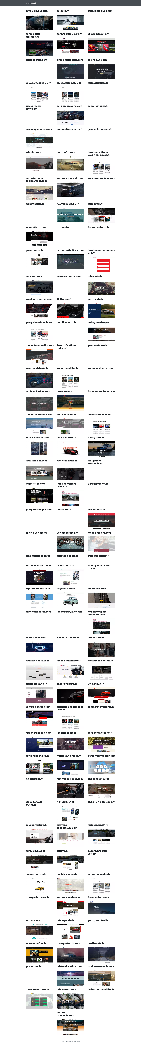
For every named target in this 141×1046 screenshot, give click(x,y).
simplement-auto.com (70, 59)
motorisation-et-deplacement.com (36, 179)
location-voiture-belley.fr (67, 485)
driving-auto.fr (65, 920)
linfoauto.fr (64, 509)
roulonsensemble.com (101, 966)
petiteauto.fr (95, 299)
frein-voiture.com (98, 897)
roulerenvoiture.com (38, 989)
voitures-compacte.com (65, 1014)
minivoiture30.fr (35, 850)
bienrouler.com (97, 588)
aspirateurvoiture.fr (38, 588)
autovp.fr (62, 850)
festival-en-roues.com (70, 778)
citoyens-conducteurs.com (67, 826)
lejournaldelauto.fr (37, 368)
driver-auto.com (66, 989)
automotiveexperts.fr (70, 129)
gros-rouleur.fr (34, 250)
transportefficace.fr (37, 897)
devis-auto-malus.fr (37, 755)
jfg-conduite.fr (34, 778)
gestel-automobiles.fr (101, 414)
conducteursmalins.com (40, 345)
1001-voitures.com (37, 10)
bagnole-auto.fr (66, 588)
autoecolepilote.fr (67, 555)
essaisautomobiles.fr (38, 555)
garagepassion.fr (98, 483)
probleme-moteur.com (39, 299)
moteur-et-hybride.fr (100, 660)
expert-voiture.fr (67, 683)
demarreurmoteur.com (101, 755)
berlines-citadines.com (70, 250)
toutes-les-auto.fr (36, 683)
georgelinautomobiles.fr (40, 322)
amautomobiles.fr (67, 368)
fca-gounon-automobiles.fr (97, 462)
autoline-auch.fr (66, 322)
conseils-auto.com (36, 59)
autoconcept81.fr (98, 824)
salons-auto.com (98, 59)
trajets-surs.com (35, 483)
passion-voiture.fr (36, 824)
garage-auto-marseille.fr (33, 35)
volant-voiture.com (37, 437)
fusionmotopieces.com (101, 391)
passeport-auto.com (69, 276)
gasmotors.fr (33, 966)
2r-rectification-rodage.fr (66, 347)
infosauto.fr (95, 276)
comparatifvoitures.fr (101, 706)
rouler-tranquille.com (38, 732)
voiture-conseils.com (38, 706)
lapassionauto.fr (66, 732)
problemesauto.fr (98, 33)
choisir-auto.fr (65, 565)
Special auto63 (31, 3)
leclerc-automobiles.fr (101, 989)
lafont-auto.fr (96, 637)
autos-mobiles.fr (66, 414)
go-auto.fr (63, 10)
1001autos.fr (64, 299)
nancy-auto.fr (96, 437)
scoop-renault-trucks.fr (34, 803)
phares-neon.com (36, 637)
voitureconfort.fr (36, 943)
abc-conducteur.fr (98, 778)
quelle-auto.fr (96, 943)
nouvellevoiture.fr (68, 203)
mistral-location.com (69, 966)
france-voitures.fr (98, 227)
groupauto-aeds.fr (99, 345)
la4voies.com (33, 152)
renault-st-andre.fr (68, 637)
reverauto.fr (64, 227)
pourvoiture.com (36, 227)
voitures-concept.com (70, 178)
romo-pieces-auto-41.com (99, 567)
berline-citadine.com (38, 391)
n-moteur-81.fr (65, 801)
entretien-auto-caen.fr (101, 801)
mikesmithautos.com (38, 611)
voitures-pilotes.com (69, 897)
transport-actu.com (68, 943)
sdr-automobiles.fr (99, 874)
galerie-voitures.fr (36, 532)
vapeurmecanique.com (101, 178)
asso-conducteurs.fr (100, 732)
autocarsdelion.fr (98, 555)
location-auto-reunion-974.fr (101, 251)
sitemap (92, 3)
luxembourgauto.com (70, 611)
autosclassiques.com (100, 10)
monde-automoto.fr (68, 660)
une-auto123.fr (66, 391)
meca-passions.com (99, 532)
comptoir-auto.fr (98, 106)
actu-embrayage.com (69, 106)
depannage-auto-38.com (98, 852)
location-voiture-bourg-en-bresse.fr (99, 153)
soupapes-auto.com (37, 660)
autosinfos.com (66, 152)
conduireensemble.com (39, 414)
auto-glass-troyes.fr (100, 322)
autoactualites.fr (98, 82)
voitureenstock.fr (67, 532)
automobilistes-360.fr (38, 565)
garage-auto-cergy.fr (69, 33)
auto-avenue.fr (35, 920)
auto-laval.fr (95, 203)
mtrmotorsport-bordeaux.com (97, 613)
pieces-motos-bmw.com (34, 107)
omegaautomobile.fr (69, 82)
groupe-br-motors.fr (100, 129)
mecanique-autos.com (39, 129)
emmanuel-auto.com (100, 368)
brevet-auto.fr (96, 509)
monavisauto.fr (35, 203)
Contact (111, 3)
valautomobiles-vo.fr (38, 82)
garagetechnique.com (39, 509)
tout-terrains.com (36, 460)
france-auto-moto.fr (69, 755)
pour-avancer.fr (66, 437)
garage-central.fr (98, 920)
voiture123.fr (96, 683)
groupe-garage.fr (36, 874)
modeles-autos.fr (67, 874)
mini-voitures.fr (35, 276)
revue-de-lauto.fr (67, 460)
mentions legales (102, 3)
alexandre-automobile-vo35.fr (70, 708)
